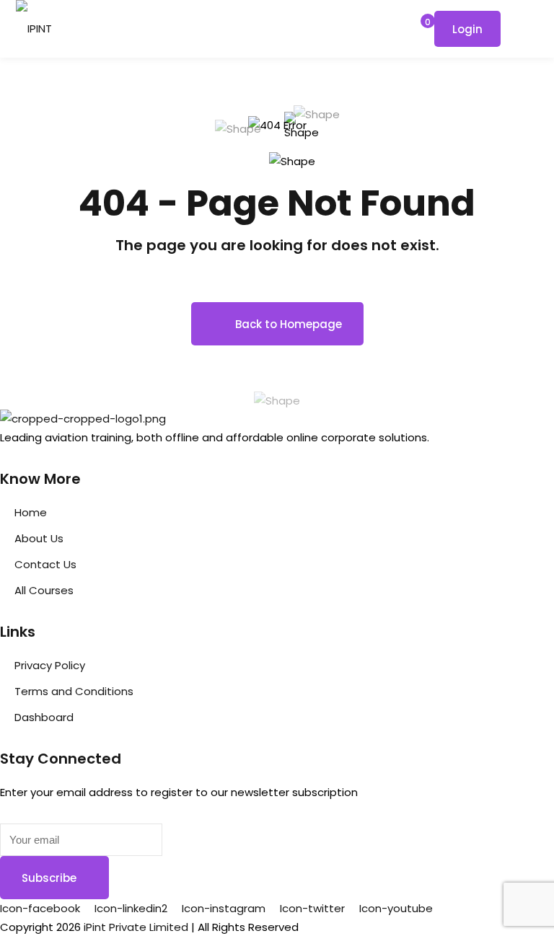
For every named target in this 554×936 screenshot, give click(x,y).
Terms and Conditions (73, 691)
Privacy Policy (49, 665)
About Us (38, 538)
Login (467, 29)
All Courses (44, 590)
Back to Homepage (288, 324)
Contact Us (45, 564)
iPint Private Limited (136, 927)
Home (30, 512)
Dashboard (44, 717)
